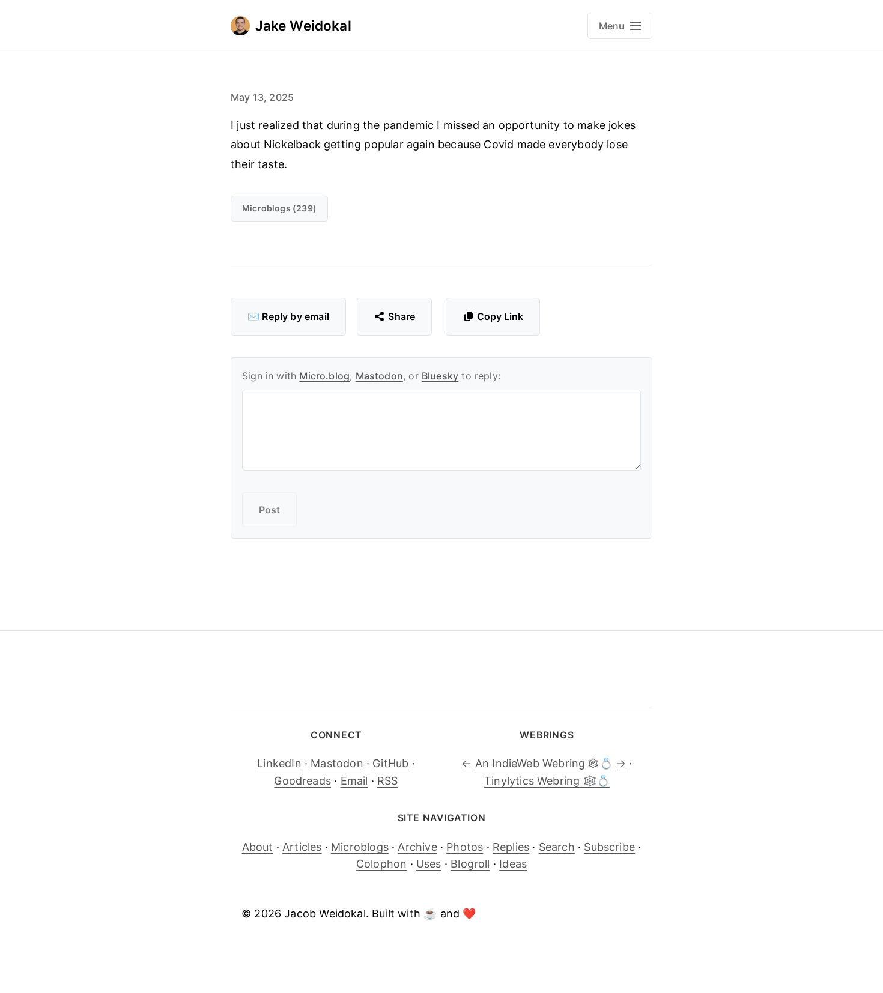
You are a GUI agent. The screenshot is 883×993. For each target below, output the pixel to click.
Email (354, 780)
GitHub (390, 763)
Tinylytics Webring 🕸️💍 (547, 780)
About (257, 847)
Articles (301, 847)
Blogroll (470, 863)
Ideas (513, 863)
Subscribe (609, 847)
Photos (464, 847)
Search (557, 847)
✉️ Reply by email (288, 316)
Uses (429, 863)
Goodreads (302, 780)
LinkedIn (279, 763)
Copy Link (500, 316)
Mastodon (379, 376)
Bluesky (440, 376)
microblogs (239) (279, 208)
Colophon (381, 863)
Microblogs (360, 847)
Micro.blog (324, 376)
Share (401, 316)
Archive (417, 847)
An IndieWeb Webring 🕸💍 (544, 763)
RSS (387, 780)
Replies (511, 847)
